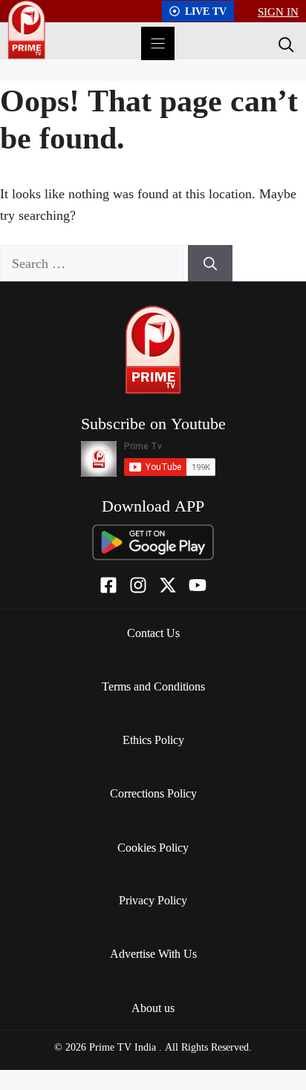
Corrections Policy (153, 793)
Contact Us (153, 632)
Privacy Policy (153, 900)
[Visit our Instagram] (138, 585)
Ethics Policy (153, 739)
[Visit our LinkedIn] (197, 585)
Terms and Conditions (153, 686)
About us (153, 1007)
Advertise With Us (153, 953)
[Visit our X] (168, 585)
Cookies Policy (153, 847)
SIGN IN (278, 11)
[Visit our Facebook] (108, 585)
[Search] (284, 44)
